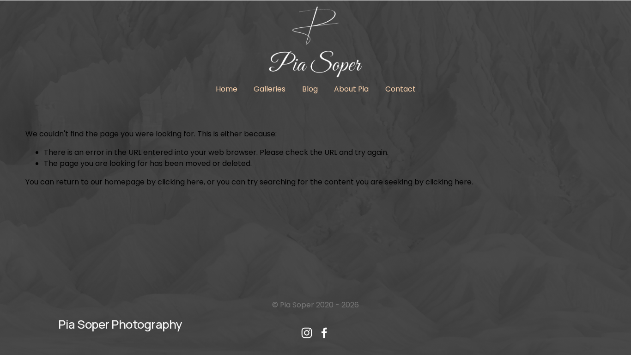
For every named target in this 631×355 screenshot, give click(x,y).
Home (226, 89)
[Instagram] (306, 332)
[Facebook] (324, 332)
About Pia (351, 89)
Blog (310, 89)
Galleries (269, 89)
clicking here (181, 182)
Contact (400, 89)
